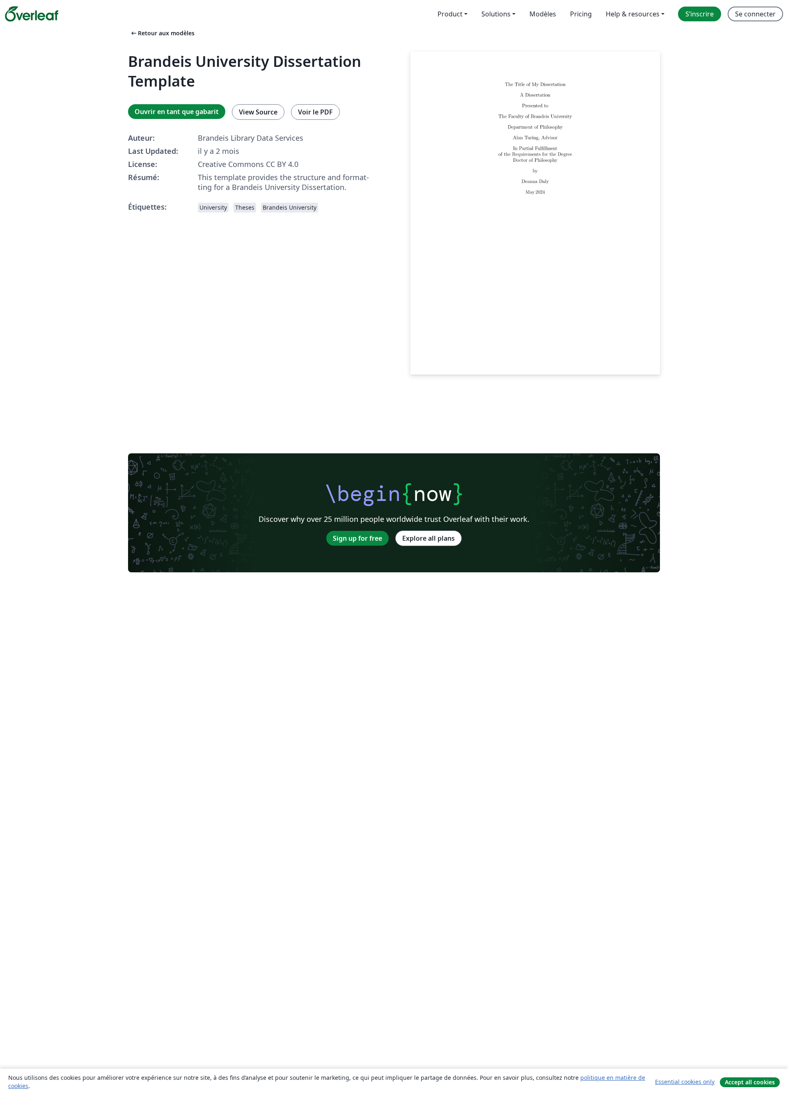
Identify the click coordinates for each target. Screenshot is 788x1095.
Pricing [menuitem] (581, 13)
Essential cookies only (685, 1082)
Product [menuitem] (450, 13)
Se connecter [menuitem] (755, 13)
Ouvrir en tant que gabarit (177, 111)
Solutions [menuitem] (496, 13)
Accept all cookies (750, 1082)
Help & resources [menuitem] (633, 13)
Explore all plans (428, 538)
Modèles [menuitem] (542, 13)
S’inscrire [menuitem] (699, 13)
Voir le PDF (315, 112)
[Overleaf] (31, 14)
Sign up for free (357, 538)
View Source (258, 112)
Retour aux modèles (162, 33)
